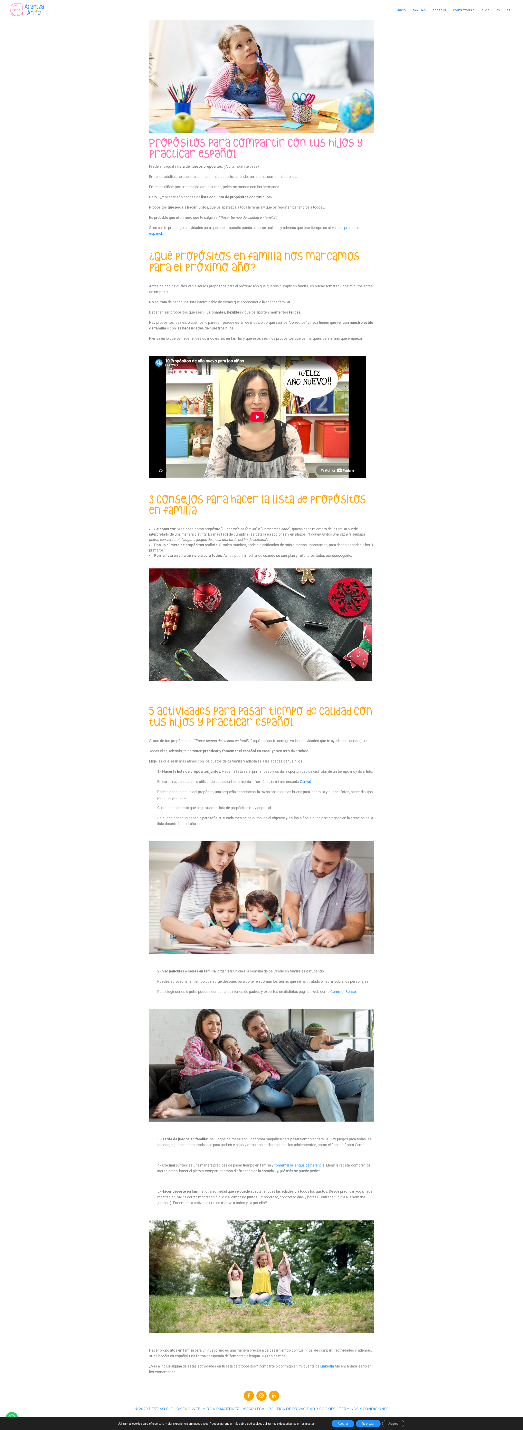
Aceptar (343, 1423)
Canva (305, 781)
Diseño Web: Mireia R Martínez (207, 1409)
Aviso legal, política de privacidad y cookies (289, 1409)
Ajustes (393, 1423)
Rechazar (368, 1423)
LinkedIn (327, 1366)
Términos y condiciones (364, 1409)
